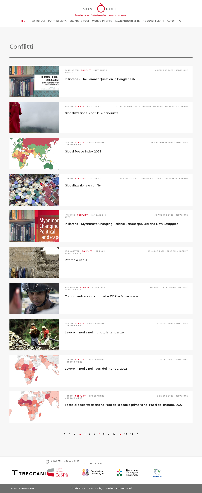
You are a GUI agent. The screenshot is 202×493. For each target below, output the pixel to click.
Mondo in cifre (102, 21)
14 (131, 433)
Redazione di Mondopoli (119, 488)
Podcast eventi (153, 21)
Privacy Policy (96, 488)
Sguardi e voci (79, 21)
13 (125, 433)
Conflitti (86, 70)
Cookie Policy (78, 488)
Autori (171, 21)
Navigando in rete (127, 21)
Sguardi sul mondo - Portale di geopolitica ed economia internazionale (101, 15)
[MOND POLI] (101, 12)
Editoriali (38, 21)
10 (114, 433)
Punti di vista (57, 21)
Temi (24, 21)
